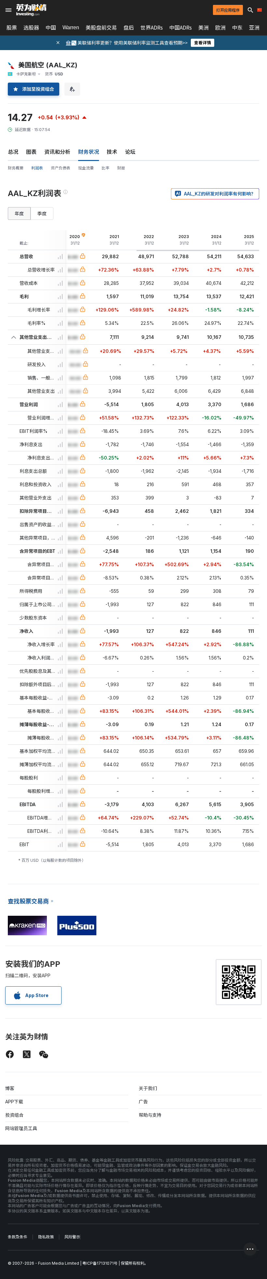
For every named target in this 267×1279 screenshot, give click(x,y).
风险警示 (72, 1236)
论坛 (130, 152)
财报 (121, 168)
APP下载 (14, 1101)
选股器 (31, 27)
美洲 (203, 27)
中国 (51, 27)
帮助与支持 (150, 1115)
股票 (12, 27)
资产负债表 (60, 168)
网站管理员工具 (21, 1128)
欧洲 (220, 27)
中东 (237, 27)
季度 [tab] (42, 213)
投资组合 (14, 1115)
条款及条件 (17, 1236)
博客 (9, 1088)
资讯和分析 (57, 152)
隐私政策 (46, 1236)
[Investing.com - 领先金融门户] (31, 10)
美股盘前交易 (101, 27)
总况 (13, 152)
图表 (31, 152)
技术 (112, 152)
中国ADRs (180, 27)
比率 (105, 168)
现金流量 (86, 168)
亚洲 (254, 27)
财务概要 (15, 168)
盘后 (128, 27)
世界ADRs (151, 27)
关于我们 (148, 1088)
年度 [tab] (19, 213)
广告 (143, 1101)
